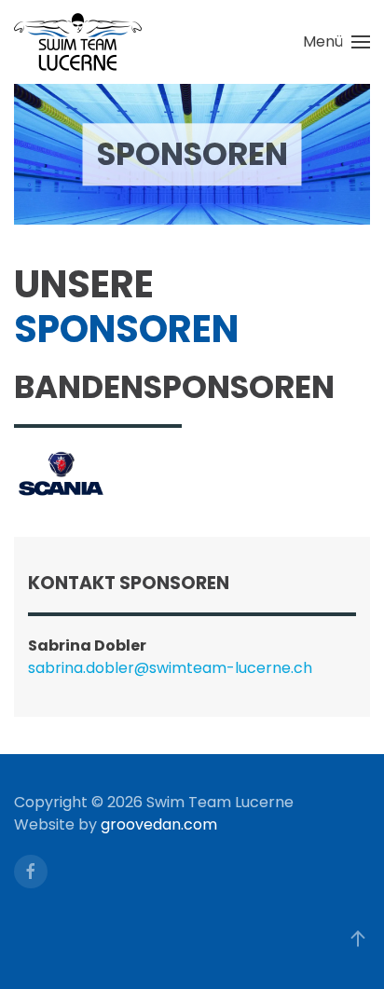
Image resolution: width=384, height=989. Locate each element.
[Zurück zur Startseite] (78, 42)
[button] (336, 42)
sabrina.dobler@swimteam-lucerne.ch (170, 668)
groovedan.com (159, 824)
